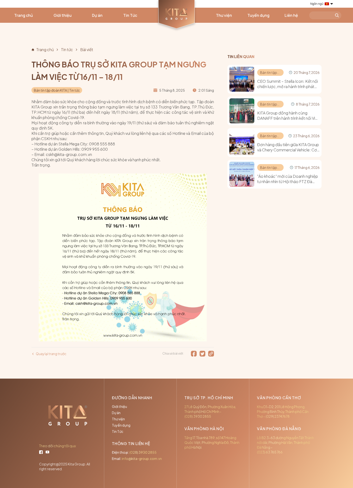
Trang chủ (23, 15)
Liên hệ (291, 15)
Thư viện (224, 15)
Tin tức (67, 49)
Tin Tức (130, 15)
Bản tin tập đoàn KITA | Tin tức (57, 90)
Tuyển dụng (258, 15)
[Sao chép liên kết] (211, 354)
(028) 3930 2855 (143, 452)
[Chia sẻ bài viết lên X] (202, 354)
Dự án (97, 15)
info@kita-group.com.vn (142, 458)
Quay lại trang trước (51, 353)
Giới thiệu (63, 15)
